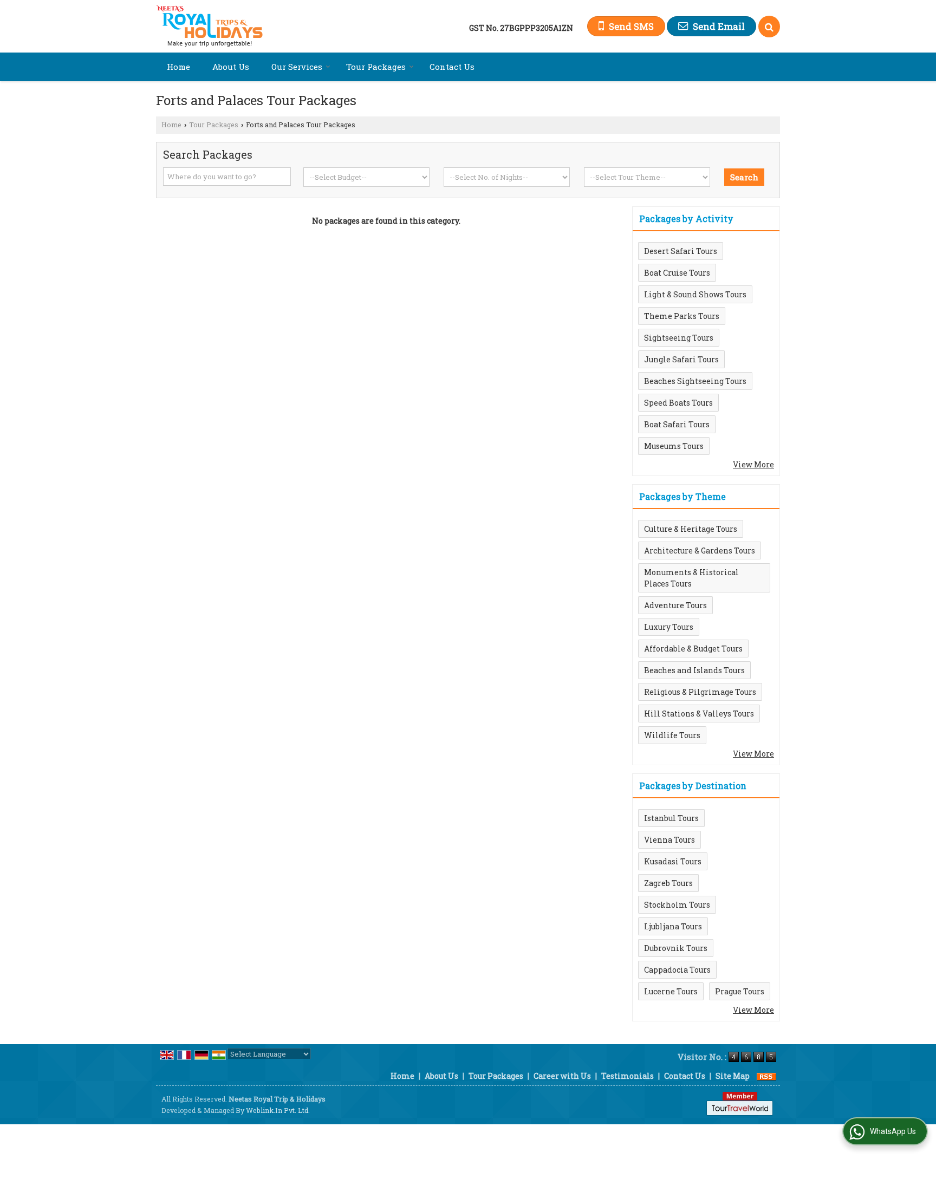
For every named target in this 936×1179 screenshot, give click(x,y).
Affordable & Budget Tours (693, 648)
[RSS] (766, 1076)
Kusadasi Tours (672, 861)
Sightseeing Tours (678, 338)
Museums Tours (674, 446)
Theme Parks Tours (681, 316)
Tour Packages (376, 66)
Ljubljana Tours (673, 926)
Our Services (296, 66)
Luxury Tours (668, 627)
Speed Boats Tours (678, 403)
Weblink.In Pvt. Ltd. (278, 1110)
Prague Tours (739, 991)
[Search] (769, 26)
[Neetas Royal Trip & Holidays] (209, 26)
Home (178, 66)
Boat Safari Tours (677, 424)
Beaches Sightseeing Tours (695, 381)
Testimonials (627, 1076)
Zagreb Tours (668, 883)
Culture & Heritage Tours (690, 529)
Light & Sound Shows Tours (695, 294)
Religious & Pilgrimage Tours (700, 692)
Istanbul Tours (671, 818)
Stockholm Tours (677, 905)
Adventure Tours (675, 605)
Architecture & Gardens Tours (699, 550)
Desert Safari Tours (680, 251)
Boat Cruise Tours (677, 273)
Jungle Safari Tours (681, 359)
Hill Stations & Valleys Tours (699, 713)
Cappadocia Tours (677, 970)
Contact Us (452, 66)
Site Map (733, 1076)
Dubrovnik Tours (675, 948)
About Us (230, 66)
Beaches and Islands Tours (694, 670)
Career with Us (562, 1076)
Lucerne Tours (671, 991)
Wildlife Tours (672, 735)
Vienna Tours (669, 840)
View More (753, 464)
